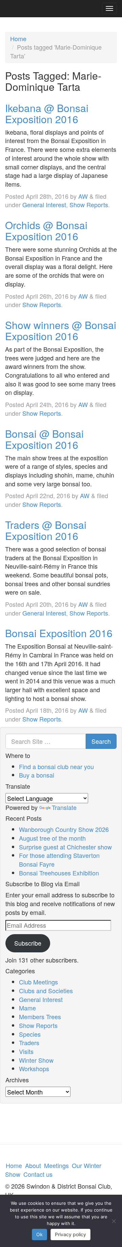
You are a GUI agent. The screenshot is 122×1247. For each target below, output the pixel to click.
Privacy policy (70, 1234)
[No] (113, 1221)
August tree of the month (52, 838)
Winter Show (36, 1060)
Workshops (34, 1068)
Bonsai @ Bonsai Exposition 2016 (44, 439)
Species (30, 1034)
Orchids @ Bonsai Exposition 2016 (46, 230)
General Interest (44, 204)
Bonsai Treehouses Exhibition (59, 872)
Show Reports (88, 204)
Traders (29, 1042)
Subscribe (27, 943)
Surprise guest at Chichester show (65, 846)
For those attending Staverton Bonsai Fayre (59, 859)
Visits (26, 1051)
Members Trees (40, 1016)
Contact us (38, 1174)
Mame (27, 1007)
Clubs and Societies (46, 990)
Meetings (56, 1165)
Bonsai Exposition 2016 (59, 633)
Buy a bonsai (36, 774)
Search (101, 741)
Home (18, 38)
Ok (39, 1234)
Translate (64, 807)
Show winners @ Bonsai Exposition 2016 (60, 330)
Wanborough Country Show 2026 (64, 829)
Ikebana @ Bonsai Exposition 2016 (46, 113)
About (33, 1165)
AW (83, 196)
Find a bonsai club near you (56, 766)
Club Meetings (38, 981)
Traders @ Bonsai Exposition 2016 (45, 530)
